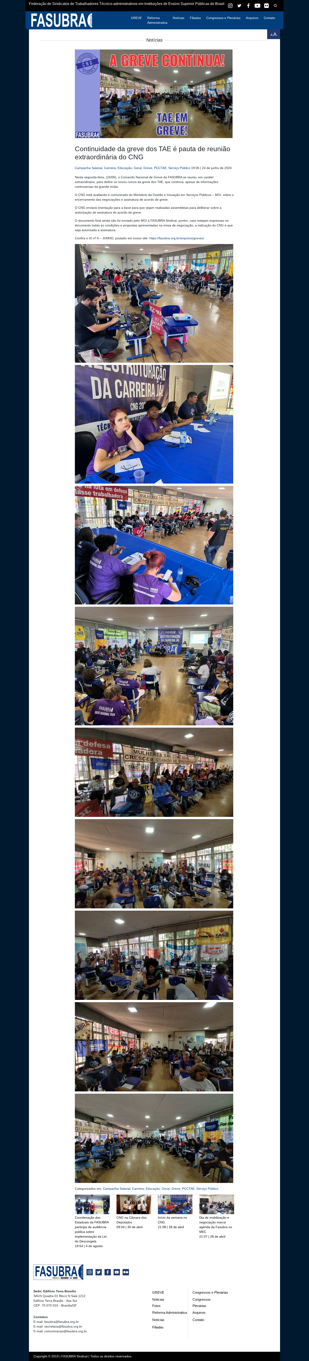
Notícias (178, 18)
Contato (269, 18)
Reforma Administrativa (157, 20)
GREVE (136, 18)
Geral (138, 168)
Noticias (158, 1299)
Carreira (110, 168)
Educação (125, 168)
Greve (147, 168)
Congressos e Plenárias (223, 18)
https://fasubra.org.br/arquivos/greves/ (176, 238)
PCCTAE (160, 168)
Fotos (156, 1306)
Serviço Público (179, 168)
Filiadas (195, 18)
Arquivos (252, 18)
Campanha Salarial (88, 168)
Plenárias (199, 1306)
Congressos (202, 1299)
